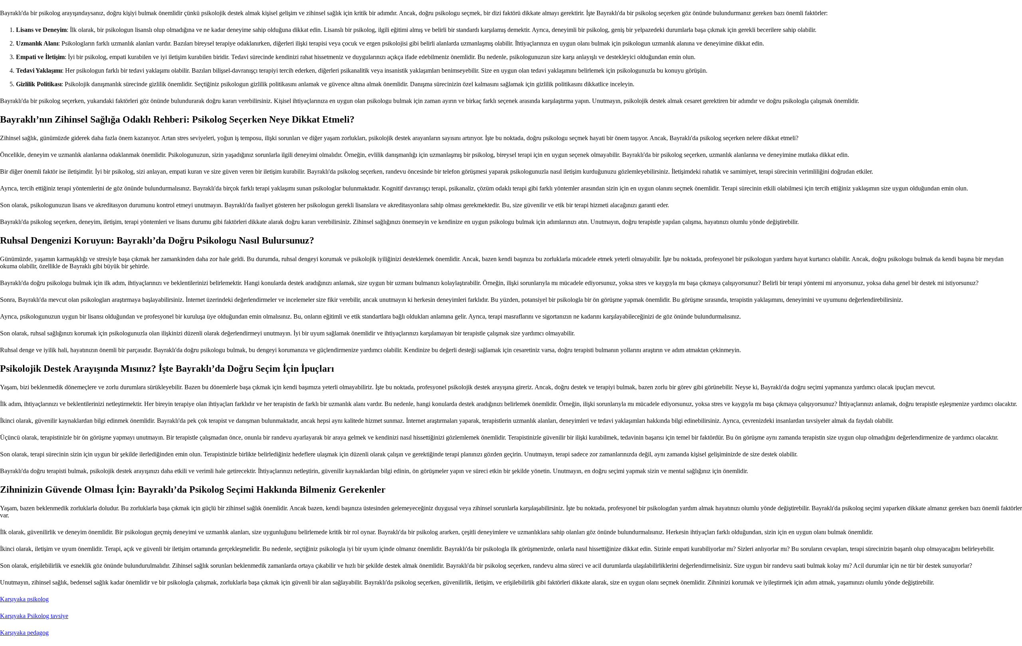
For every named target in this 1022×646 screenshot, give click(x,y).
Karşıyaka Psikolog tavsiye (34, 615)
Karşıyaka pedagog (24, 632)
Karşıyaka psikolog (24, 599)
